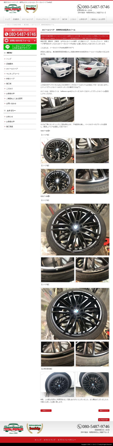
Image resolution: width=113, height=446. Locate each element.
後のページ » (104, 410)
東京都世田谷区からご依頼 (78, 38)
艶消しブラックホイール (101, 36)
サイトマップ (50, 440)
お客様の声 (10, 93)
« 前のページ (46, 410)
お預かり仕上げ (45, 38)
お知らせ (9, 117)
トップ (8, 59)
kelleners (52, 38)
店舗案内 (9, 64)
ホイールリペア (58, 36)
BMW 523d (89, 38)
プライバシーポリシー (67, 440)
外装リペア (10, 79)
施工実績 (26, 24)
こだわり (9, 88)
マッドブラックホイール (87, 36)
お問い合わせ (11, 103)
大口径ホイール (96, 38)
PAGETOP (104, 420)
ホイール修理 (67, 36)
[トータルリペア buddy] (21, 12)
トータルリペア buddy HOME (13, 24)
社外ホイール (66, 38)
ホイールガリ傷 (75, 36)
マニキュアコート (13, 74)
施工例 (8, 84)
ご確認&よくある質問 (14, 98)
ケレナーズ (59, 38)
